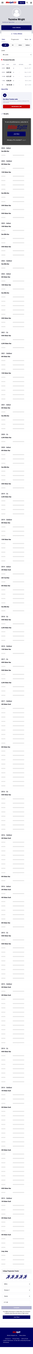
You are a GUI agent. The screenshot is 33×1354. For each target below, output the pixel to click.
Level (3, 50)
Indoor (20, 45)
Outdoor (28, 45)
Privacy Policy (15, 1338)
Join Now (16, 1317)
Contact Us (8, 1338)
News (28, 39)
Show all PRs (4, 89)
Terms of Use (24, 1338)
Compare (16, 1307)
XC (12, 45)
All (5, 45)
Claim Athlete (16, 27)
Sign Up (22, 2)
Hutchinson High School (8, 22)
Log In (24, 140)
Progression (15, 39)
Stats (3, 39)
